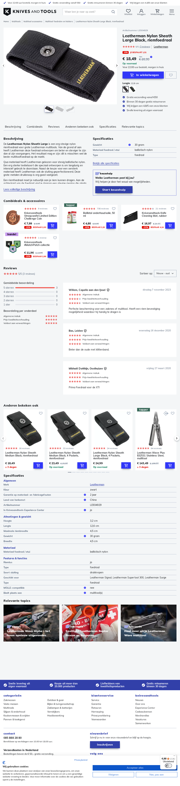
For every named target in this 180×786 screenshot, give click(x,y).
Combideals (35, 126)
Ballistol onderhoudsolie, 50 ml (99, 214)
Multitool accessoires (33, 21)
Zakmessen (10, 700)
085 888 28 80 (13, 737)
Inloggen (141, 14)
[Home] (30, 11)
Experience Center (145, 707)
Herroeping (97, 711)
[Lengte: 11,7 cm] (132, 89)
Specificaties (107, 126)
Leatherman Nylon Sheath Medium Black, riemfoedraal (21, 454)
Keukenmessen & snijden (17, 715)
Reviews (54, 126)
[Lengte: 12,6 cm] (125, 89)
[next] (170, 438)
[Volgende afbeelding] (117, 65)
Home (6, 21)
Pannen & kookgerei (14, 719)
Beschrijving (13, 126)
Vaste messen (11, 704)
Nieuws (139, 700)
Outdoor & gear (55, 700)
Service (95, 700)
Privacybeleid (80, 760)
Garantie (96, 704)
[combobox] (165, 273)
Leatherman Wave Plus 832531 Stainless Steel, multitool (151, 455)
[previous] (9, 438)
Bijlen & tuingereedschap (60, 704)
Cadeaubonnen (143, 711)
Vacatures (140, 719)
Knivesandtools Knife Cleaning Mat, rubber (154, 214)
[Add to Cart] (52, 225)
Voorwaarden (98, 719)
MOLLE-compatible (14, 587)
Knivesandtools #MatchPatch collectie (37, 244)
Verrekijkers (53, 711)
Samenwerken (143, 723)
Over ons (140, 704)
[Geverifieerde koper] (108, 290)
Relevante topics (133, 126)
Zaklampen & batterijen (60, 707)
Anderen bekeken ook (79, 126)
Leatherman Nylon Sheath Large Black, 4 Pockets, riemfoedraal (108, 455)
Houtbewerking (55, 715)
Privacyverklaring (100, 715)
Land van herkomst (14, 499)
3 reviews (145, 46)
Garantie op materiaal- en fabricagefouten (27, 494)
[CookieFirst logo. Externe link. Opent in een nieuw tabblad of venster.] (4, 762)
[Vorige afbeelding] (3, 65)
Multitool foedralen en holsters (59, 21)
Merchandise (142, 715)
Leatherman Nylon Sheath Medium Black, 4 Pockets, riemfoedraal (64, 455)
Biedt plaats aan (13, 592)
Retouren (96, 707)
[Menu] (174, 756)
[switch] (168, 766)
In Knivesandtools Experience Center (24, 510)
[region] (60, 72)
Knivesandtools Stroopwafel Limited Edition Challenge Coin (40, 216)
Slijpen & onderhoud (14, 711)
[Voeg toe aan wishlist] (170, 75)
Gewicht (97, 144)
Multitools (16, 21)
